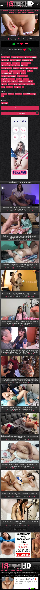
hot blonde (5, 71)
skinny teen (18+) (22, 76)
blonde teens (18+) (27, 60)
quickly (23, 73)
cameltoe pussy (6, 63)
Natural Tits (26, 94)
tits (23, 87)
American (4, 103)
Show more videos (20, 529)
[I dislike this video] (21, 44)
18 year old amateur (17, 57)
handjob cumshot (7, 68)
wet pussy (14, 81)
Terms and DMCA (16, 570)
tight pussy (17, 87)
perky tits (30, 71)
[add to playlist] (29, 50)
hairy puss (24, 65)
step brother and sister (8, 79)
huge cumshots (14, 71)
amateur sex (5, 60)
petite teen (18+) (6, 73)
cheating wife (16, 63)
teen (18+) (10, 87)
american (21, 81)
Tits (3, 96)
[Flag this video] (26, 44)
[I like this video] (14, 44)
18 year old (29, 81)
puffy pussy (16, 73)
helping (22, 68)
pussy (3, 87)
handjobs (15, 68)
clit (9, 84)
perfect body (30, 84)
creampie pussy (26, 63)
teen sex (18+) (6, 81)
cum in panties (6, 65)
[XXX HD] (20, 4)
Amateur (4, 84)
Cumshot (14, 84)
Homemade (22, 84)
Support (4, 570)
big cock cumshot (15, 60)
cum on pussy (16, 65)
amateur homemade (30, 57)
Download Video (20, 108)
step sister (19, 79)
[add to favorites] (25, 50)
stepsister (26, 79)
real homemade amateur (9, 76)
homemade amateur (31, 68)
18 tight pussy (6, 57)
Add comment (26, 113)
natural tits (23, 71)
